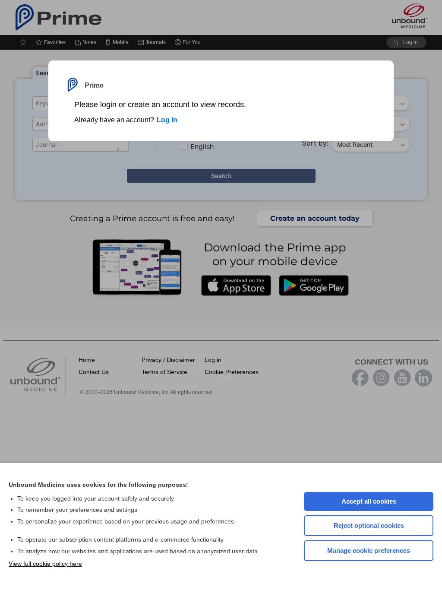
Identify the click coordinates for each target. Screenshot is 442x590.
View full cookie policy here (45, 563)
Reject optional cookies (369, 525)
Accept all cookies (368, 501)
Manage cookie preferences (368, 550)
